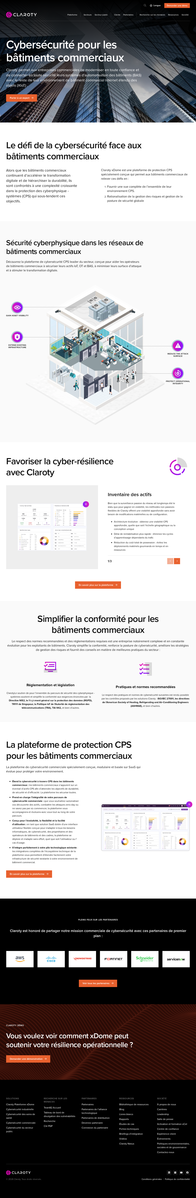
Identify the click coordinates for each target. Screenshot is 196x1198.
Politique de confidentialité (177, 1179)
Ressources (173, 14)
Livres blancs (126, 1114)
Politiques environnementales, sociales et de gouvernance (173, 1145)
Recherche (49, 1121)
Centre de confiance (168, 1129)
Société (185, 14)
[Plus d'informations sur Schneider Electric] (145, 959)
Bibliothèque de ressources (134, 1104)
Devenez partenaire (92, 1123)
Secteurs (88, 14)
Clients (117, 14)
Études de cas (126, 1124)
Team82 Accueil (52, 1107)
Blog (121, 1109)
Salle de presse (165, 1119)
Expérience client (166, 1134)
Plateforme (72, 14)
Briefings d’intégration (131, 1134)
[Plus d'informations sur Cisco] (51, 959)
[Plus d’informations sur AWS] (20, 959)
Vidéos (123, 1139)
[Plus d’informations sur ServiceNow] (176, 959)
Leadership (163, 1114)
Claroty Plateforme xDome (20, 1104)
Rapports (124, 1119)
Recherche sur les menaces (152, 14)
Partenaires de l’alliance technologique (94, 1111)
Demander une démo (177, 5)
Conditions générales (152, 1179)
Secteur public (101, 14)
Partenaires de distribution (96, 1118)
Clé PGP (48, 1126)
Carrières (162, 1109)
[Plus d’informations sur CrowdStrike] (82, 959)
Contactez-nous (165, 1152)
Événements (163, 1139)
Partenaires (128, 14)
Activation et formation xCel (172, 1124)
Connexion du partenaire (95, 1127)
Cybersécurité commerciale (21, 1123)
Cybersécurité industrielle (20, 1109)
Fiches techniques (129, 1129)
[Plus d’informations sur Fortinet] (113, 959)
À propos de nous (166, 1104)
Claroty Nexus (126, 1143)
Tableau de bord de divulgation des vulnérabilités (59, 1114)
